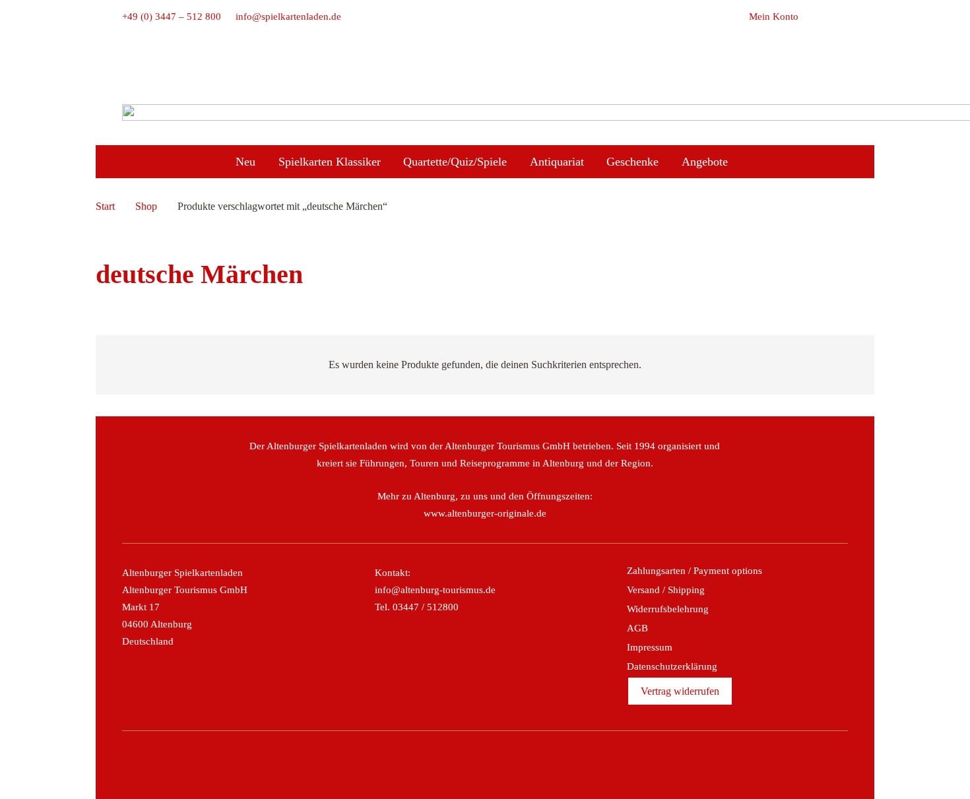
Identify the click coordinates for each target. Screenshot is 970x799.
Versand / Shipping (666, 590)
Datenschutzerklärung (672, 666)
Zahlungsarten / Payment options (694, 570)
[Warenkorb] (812, 16)
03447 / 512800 (426, 607)
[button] (840, 16)
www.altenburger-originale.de (485, 513)
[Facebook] (442, 764)
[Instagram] (470, 764)
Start (105, 206)
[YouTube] (528, 764)
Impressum (649, 647)
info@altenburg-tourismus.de (435, 590)
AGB (637, 628)
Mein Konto (773, 16)
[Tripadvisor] (499, 764)
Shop (146, 206)
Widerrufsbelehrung (668, 609)
